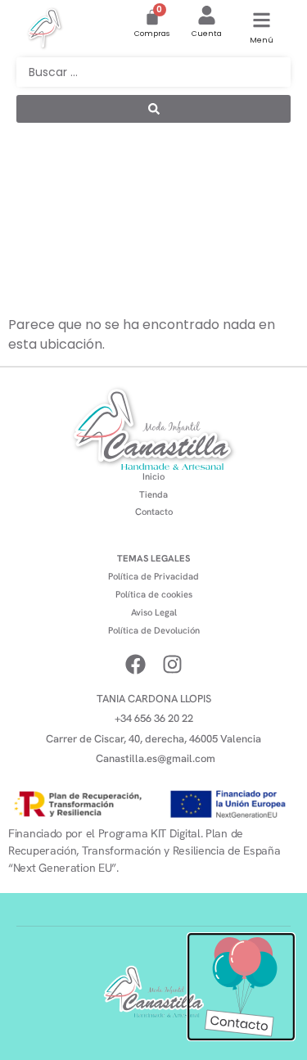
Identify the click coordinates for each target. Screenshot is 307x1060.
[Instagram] (172, 664)
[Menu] (261, 20)
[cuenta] (206, 15)
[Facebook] (135, 664)
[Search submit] (153, 109)
